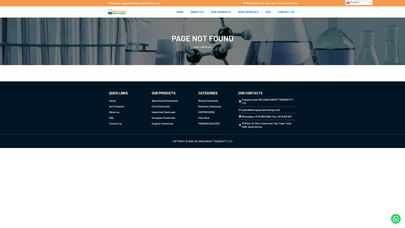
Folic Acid (203, 117)
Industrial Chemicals (163, 112)
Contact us (286, 12)
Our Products (221, 12)
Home (180, 12)
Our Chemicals (248, 12)
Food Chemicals (161, 106)
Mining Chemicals (208, 100)
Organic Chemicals (162, 123)
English (354, 2)
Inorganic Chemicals (163, 117)
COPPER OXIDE (206, 112)
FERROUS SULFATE (209, 123)
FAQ (268, 12)
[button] (396, 219)
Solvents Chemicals (209, 106)
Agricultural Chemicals (165, 100)
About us (197, 12)
